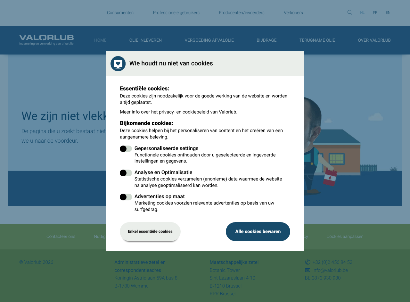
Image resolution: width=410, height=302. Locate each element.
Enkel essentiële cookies (150, 231)
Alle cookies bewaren (258, 231)
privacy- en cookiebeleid (184, 112)
